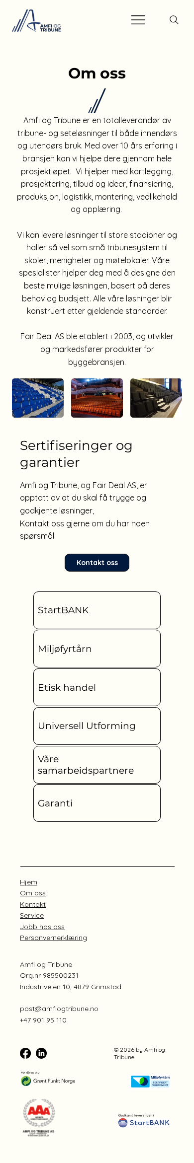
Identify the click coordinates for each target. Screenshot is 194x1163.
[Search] (174, 19)
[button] (97, 610)
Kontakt (33, 904)
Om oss (33, 892)
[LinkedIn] (41, 1053)
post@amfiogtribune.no (59, 1008)
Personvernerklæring (53, 937)
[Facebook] (25, 1053)
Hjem (28, 881)
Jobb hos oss (42, 926)
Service (32, 915)
